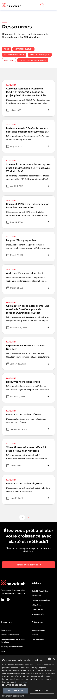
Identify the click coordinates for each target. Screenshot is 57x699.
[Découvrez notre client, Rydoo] (28, 388)
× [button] (54, 659)
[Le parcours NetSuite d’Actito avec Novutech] (28, 353)
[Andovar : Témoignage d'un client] (28, 279)
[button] (52, 5)
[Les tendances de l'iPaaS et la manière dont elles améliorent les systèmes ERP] (28, 136)
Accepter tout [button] (15, 690)
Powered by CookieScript (13, 696)
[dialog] (28, 677)
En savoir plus (21, 682)
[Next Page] (34, 517)
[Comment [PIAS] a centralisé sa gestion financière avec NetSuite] (28, 212)
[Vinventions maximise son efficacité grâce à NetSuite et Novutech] (28, 455)
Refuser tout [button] (42, 690)
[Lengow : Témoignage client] (28, 246)
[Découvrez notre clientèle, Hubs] (28, 489)
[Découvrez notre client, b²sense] (28, 420)
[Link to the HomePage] (11, 5)
